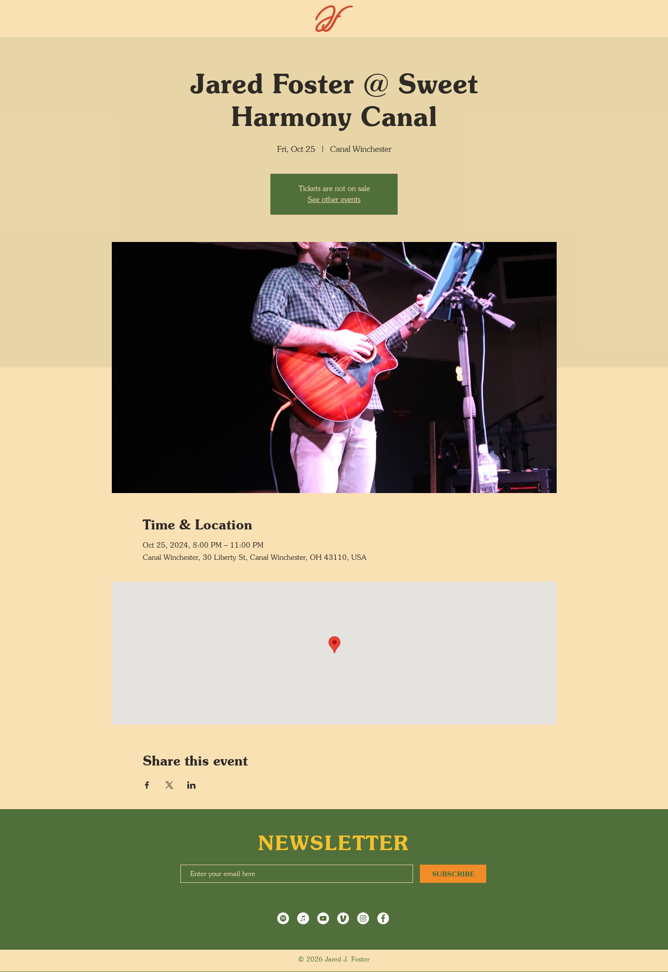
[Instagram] (363, 918)
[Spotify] (283, 918)
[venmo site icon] (343, 918)
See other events (334, 199)
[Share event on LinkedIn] (191, 785)
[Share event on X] (169, 785)
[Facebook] (383, 918)
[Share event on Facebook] (147, 785)
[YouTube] (323, 918)
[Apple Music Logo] (303, 918)
